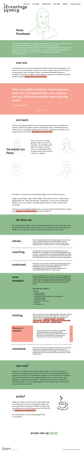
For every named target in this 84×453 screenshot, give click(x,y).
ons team (35, 4)
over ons (26, 4)
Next (71, 333)
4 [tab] (44, 110)
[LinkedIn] (51, 433)
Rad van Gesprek (44, 322)
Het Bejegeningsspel (56, 322)
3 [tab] (42, 110)
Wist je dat (36, 322)
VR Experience (60, 319)
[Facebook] (53, 433)
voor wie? (56, 4)
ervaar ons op (75, 4)
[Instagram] (56, 433)
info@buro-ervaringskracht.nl (26, 211)
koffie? (65, 4)
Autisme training (37, 320)
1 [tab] (38, 110)
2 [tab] (40, 110)
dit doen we (46, 4)
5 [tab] (46, 110)
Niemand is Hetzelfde (49, 319)
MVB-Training (46, 320)
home (15, 7)
